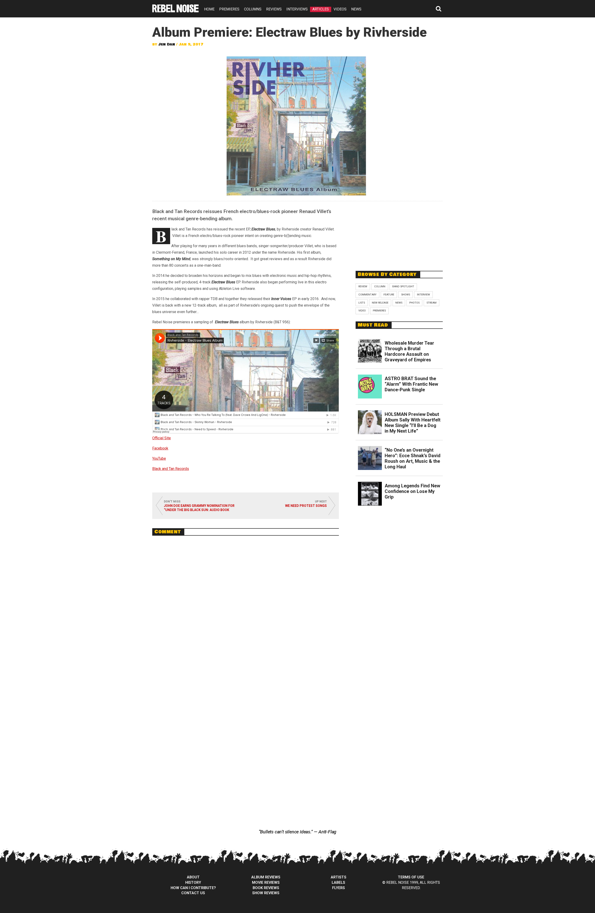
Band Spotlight (403, 286)
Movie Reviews (266, 882)
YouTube (159, 458)
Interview (423, 294)
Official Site (161, 438)
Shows (405, 294)
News (398, 302)
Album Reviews (265, 877)
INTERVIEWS (297, 9)
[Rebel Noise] (175, 11)
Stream (431, 302)
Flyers (338, 888)
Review (362, 286)
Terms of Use (411, 877)
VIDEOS (340, 9)
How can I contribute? (193, 888)
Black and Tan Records (170, 468)
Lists (361, 302)
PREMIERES (229, 9)
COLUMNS (252, 9)
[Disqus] (245, 603)
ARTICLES (320, 9)
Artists (338, 877)
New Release (380, 302)
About (193, 877)
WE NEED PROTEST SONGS (306, 506)
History (193, 882)
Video (362, 310)
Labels (338, 882)
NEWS (356, 9)
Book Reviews (266, 888)
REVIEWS (274, 9)
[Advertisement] (399, 233)
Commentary (367, 294)
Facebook (160, 448)
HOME (209, 9)
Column (379, 286)
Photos (414, 302)
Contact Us (193, 893)
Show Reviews (265, 893)
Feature (388, 294)
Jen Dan (166, 44)
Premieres (379, 310)
